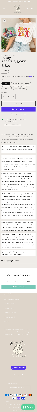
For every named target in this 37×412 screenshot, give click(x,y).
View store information (12, 124)
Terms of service (14, 407)
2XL (16, 88)
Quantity (4, 92)
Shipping (4, 73)
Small (6, 84)
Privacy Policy (9, 303)
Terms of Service (10, 317)
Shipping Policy (10, 312)
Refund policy (18, 404)
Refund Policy (9, 308)
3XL (23, 88)
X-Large (7, 88)
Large (26, 84)
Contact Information (11, 299)
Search (6, 321)
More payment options (18, 114)
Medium (16, 84)
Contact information (19, 410)
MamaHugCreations (14, 402)
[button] (4, 9)
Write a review (18, 287)
